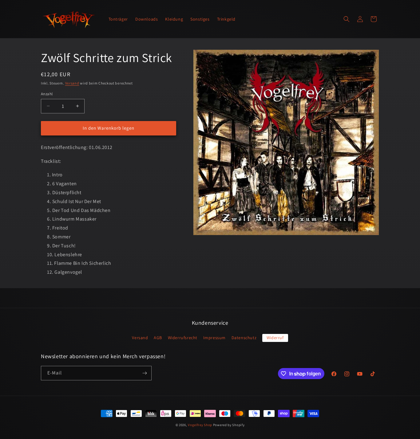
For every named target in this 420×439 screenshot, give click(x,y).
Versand (72, 83)
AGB (158, 337)
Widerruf (275, 337)
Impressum (214, 337)
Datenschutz (244, 337)
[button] (346, 19)
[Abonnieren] (144, 373)
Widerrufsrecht (182, 337)
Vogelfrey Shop (200, 425)
